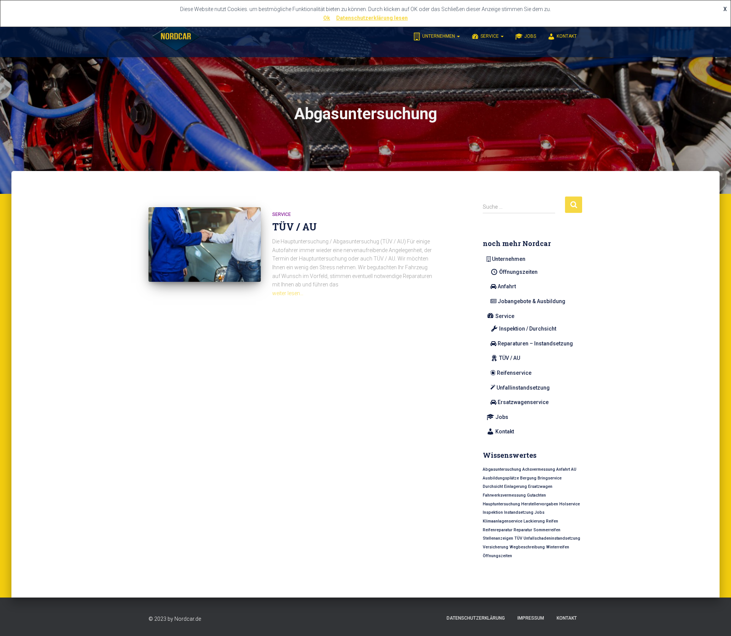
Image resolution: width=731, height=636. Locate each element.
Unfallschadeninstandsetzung (552, 538)
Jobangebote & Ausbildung (531, 301)
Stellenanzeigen (498, 538)
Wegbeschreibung (527, 547)
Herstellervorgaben (539, 504)
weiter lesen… (287, 293)
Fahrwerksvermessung (504, 495)
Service (490, 36)
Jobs (530, 36)
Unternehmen (439, 36)
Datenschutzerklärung (476, 618)
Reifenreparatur (497, 529)
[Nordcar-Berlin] (176, 36)
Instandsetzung (518, 512)
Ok (326, 18)
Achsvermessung (538, 469)
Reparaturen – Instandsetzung (535, 343)
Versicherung (495, 547)
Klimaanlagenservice (502, 521)
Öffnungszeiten (518, 272)
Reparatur (523, 529)
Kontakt (567, 36)
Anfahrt (507, 286)
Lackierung (534, 521)
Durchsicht (493, 486)
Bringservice (550, 478)
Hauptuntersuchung (501, 504)
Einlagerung (515, 486)
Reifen (552, 521)
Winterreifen (557, 547)
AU (573, 469)
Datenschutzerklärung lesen (372, 18)
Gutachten (536, 495)
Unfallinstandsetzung (523, 388)
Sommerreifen (546, 529)
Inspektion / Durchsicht (527, 329)
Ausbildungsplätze (501, 478)
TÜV (518, 538)
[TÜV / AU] (204, 244)
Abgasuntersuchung (502, 469)
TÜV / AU (294, 227)
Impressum (530, 618)
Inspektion (493, 512)
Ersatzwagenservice (523, 402)
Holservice (569, 504)
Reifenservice (514, 373)
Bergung (528, 478)
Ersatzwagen (540, 486)
